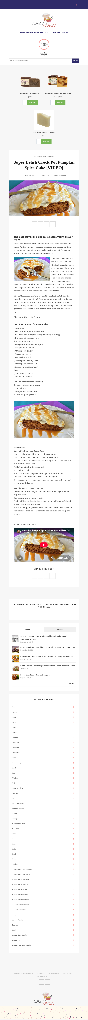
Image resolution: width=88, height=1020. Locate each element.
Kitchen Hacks (18, 808)
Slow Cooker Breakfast (21, 874)
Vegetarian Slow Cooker (22, 945)
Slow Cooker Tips (19, 910)
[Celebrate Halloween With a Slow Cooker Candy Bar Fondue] (15, 662)
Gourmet (16, 793)
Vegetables (16, 940)
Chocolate (16, 753)
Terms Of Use (66, 973)
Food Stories (17, 788)
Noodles (15, 829)
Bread (14, 722)
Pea (13, 839)
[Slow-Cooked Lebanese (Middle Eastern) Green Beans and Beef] (15, 671)
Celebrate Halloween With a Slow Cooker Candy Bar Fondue (46, 656)
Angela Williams (30, 175)
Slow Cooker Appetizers (22, 869)
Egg (13, 773)
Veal (14, 930)
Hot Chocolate (18, 803)
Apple (14, 707)
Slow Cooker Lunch (20, 894)
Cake (14, 727)
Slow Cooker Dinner (20, 884)
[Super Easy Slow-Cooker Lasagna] (15, 680)
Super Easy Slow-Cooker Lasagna (34, 675)
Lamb (14, 813)
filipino (15, 778)
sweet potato (17, 920)
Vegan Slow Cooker (20, 935)
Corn (14, 758)
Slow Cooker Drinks (20, 889)
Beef (14, 717)
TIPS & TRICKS (60, 32)
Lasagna (15, 818)
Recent (28, 629)
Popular (60, 629)
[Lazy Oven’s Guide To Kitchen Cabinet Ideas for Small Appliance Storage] (15, 641)
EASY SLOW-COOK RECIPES (34, 32)
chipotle (15, 747)
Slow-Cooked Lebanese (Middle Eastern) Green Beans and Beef (47, 666)
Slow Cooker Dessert (44, 156)
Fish (13, 783)
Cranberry (16, 763)
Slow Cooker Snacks (20, 905)
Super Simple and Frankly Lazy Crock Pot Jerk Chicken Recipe (47, 647)
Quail (14, 854)
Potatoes (15, 849)
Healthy (15, 798)
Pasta (14, 834)
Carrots (15, 732)
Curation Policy (43, 976)
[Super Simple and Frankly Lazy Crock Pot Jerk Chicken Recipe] (15, 652)
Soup (14, 915)
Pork (14, 844)
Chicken (15, 742)
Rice (14, 859)
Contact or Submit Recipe (23, 973)
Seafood (15, 864)
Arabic (14, 712)
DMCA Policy (41, 973)
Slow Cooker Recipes (21, 899)
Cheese (15, 737)
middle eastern (18, 823)
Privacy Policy (53, 973)
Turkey (15, 925)
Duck (14, 768)
